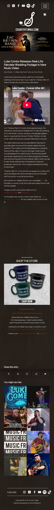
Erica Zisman (38, 72)
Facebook (25, 193)
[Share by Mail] (45, 374)
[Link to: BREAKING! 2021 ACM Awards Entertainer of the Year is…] (38, 442)
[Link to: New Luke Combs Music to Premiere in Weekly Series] (15, 419)
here (42, 180)
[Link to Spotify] (28, 6)
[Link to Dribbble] (33, 6)
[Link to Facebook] (18, 6)
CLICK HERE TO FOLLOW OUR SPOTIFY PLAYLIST (27, 329)
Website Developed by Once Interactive (27, 503)
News (29, 72)
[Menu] (45, 6)
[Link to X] (13, 6)
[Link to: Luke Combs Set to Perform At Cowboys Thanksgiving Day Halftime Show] (38, 464)
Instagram (8, 193)
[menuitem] (46, 6)
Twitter (14, 193)
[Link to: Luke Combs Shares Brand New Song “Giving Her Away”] (15, 464)
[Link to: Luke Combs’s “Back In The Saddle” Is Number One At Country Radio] (38, 419)
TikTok (29, 333)
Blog (17, 72)
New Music (23, 72)
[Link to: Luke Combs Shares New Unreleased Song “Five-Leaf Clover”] (38, 397)
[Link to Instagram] (8, 6)
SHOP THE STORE (27, 260)
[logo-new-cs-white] (27, 19)
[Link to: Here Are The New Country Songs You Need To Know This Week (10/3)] (15, 442)
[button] (27, 41)
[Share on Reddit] (36, 374)
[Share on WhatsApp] (27, 374)
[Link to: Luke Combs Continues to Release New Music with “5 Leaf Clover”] (15, 397)
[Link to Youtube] (23, 6)
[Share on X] (17, 374)
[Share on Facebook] (8, 374)
